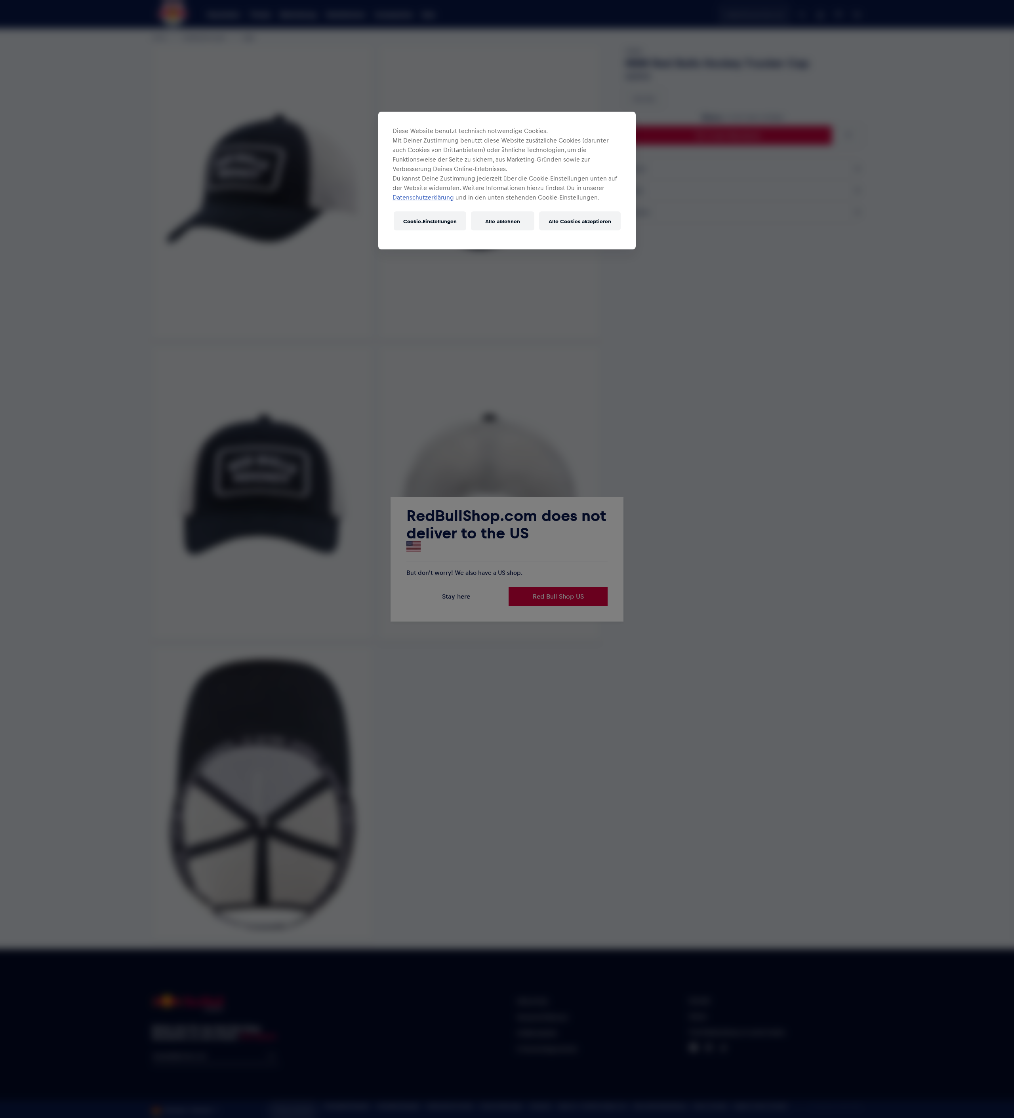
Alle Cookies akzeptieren (580, 221)
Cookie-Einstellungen (430, 221)
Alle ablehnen (502, 221)
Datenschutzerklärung (423, 197)
